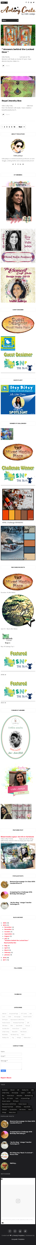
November (8, 929)
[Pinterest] (23, 164)
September (8, 934)
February (7, 952)
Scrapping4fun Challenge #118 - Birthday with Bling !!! (21, 893)
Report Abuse (6, 1078)
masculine (14, 1031)
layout (24, 1028)
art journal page (13, 1013)
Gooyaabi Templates (18, 1239)
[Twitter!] (13, 164)
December (8, 927)
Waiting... (13, 1163)
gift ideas (4, 1025)
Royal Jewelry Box (12, 100)
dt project (5, 1019)
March (6, 950)
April (6, 948)
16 (14, 127)
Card (3, 1016)
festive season (6, 1022)
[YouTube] (31, 2)
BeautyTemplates (18, 1235)
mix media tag (14, 1034)
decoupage (17, 1016)
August (7, 936)
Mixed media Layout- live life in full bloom (17, 837)
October (7, 932)
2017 (4, 960)
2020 (4, 923)
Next (20, 127)
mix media (5, 1034)
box (31, 1013)
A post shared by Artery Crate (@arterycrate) (15, 1219)
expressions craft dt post (17, 1019)
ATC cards (24, 1013)
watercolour (27, 1037)
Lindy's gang (5, 1031)
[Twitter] (33, 2)
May (6, 945)
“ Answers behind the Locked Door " (16, 940)
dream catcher (27, 1016)
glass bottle (19, 1025)
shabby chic (5, 1037)
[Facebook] (16, 164)
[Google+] (21, 164)
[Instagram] (28, 2)
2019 (4, 925)
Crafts (9, 1016)
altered (4, 1013)
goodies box (5, 1028)
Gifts (11, 1025)
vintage (19, 1037)
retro (22, 1034)
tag (13, 1037)
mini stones (23, 1031)
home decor (15, 1028)
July (5, 938)
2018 (4, 957)
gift (28, 1022)
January (7, 955)
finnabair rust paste (18, 1022)
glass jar (27, 1025)
